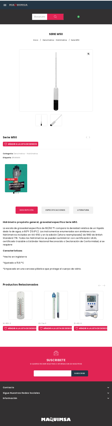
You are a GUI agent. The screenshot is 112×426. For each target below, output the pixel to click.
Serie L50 (89, 139)
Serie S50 (86, 139)
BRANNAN (16, 157)
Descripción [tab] (27, 210)
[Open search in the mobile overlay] (48, 17)
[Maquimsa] (18, 7)
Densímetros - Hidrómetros (55, 40)
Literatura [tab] (83, 210)
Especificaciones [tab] (55, 210)
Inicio (35, 40)
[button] (88, 53)
